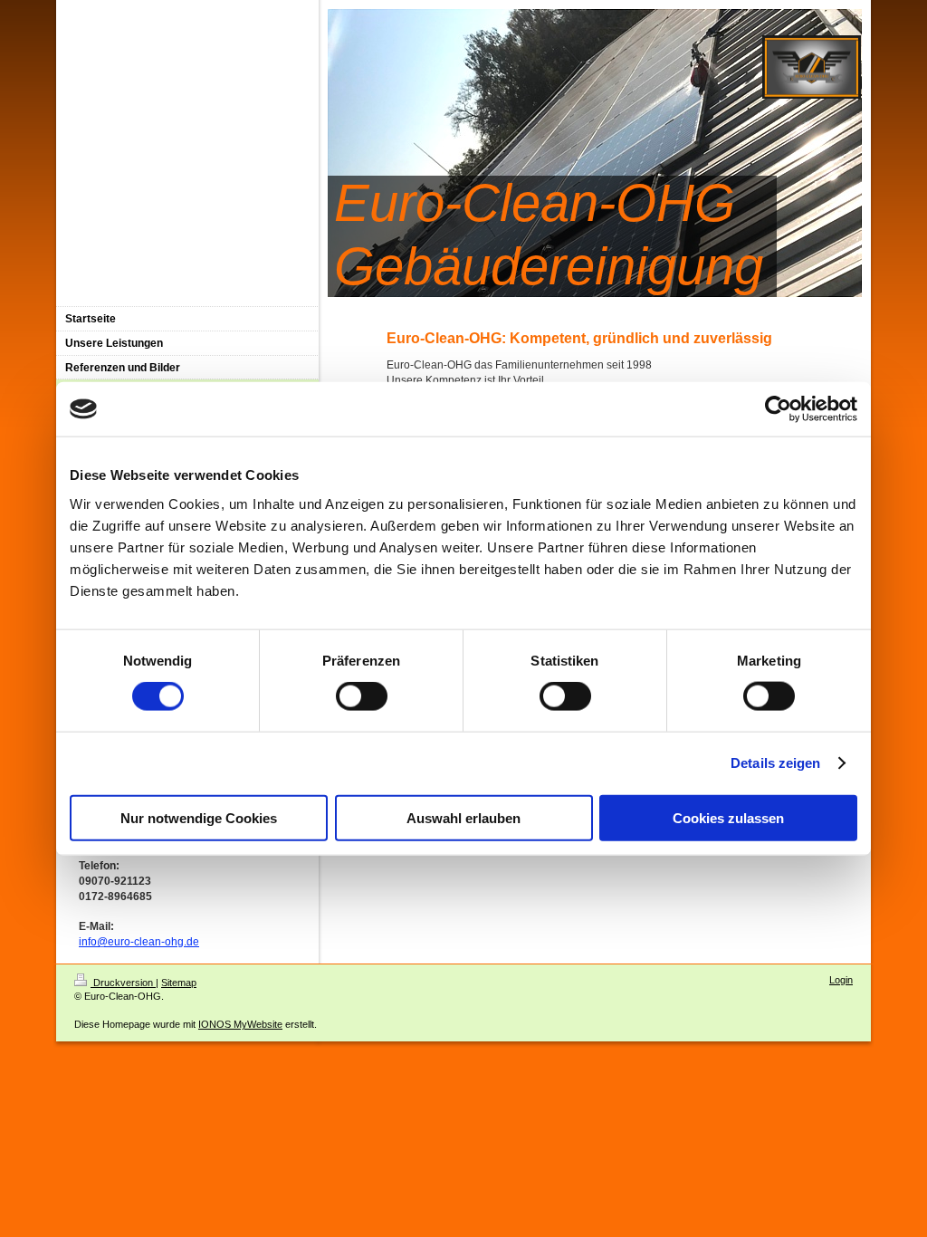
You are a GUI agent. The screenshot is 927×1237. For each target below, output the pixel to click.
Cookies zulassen (728, 817)
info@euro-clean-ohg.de (139, 941)
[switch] (361, 696)
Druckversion (123, 982)
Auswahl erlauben (463, 817)
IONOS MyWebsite (240, 1024)
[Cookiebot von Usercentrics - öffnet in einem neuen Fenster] (778, 409)
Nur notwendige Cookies (198, 817)
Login (841, 979)
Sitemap (178, 982)
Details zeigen (775, 763)
